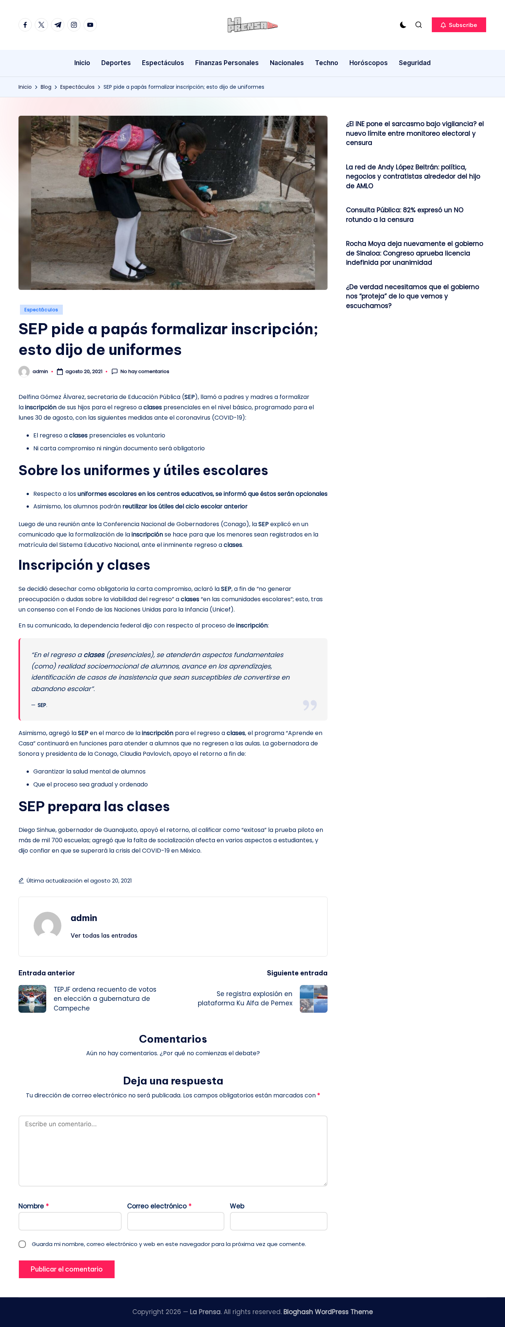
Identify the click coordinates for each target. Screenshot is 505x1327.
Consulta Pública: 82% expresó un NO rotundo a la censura (405, 215)
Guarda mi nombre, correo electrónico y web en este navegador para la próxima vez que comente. (169, 1244)
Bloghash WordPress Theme (328, 1311)
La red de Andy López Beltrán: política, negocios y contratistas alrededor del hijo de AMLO (413, 176)
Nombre (33, 1206)
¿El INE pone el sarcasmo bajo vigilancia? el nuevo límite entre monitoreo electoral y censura (415, 133)
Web (237, 1206)
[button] (459, 25)
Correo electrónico (159, 1206)
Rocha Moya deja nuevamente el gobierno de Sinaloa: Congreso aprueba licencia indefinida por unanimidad (414, 253)
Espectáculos (41, 310)
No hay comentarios (145, 371)
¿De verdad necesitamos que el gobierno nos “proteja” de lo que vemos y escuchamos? (412, 296)
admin (84, 917)
